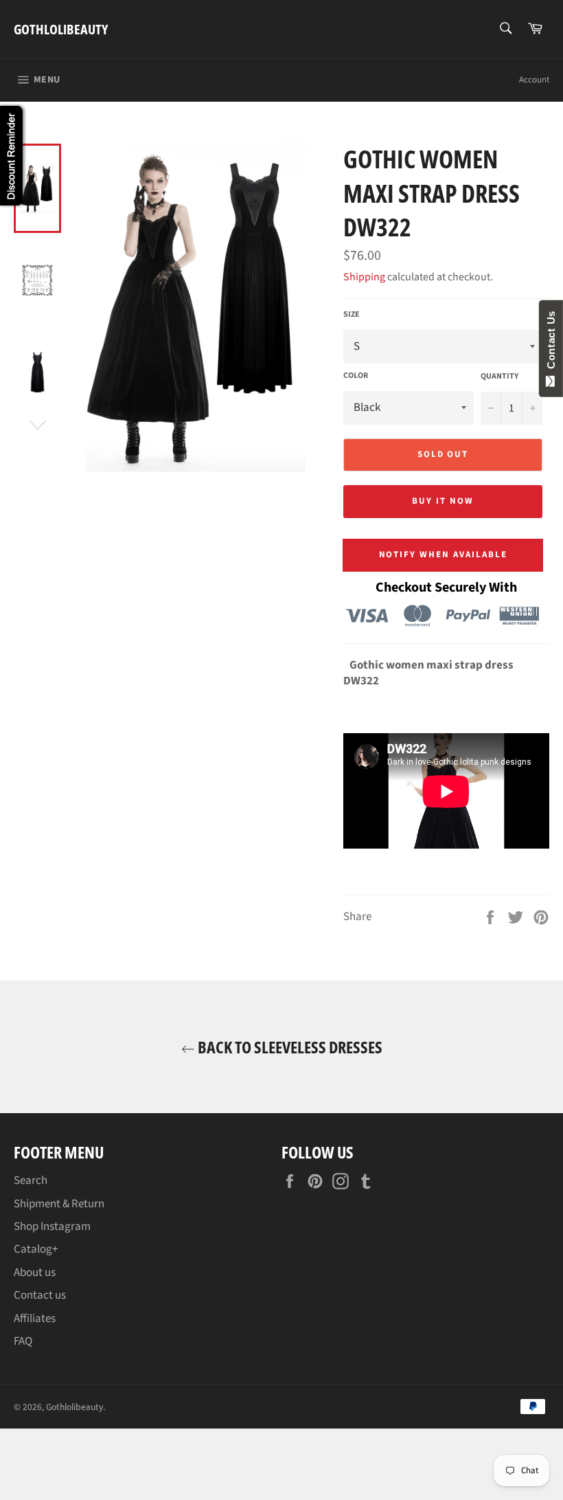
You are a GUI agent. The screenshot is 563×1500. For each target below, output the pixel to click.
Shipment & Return (59, 1204)
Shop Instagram (52, 1226)
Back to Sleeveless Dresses (288, 1047)
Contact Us (551, 343)
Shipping (364, 276)
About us (35, 1272)
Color (355, 375)
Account (534, 80)
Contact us (40, 1295)
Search (30, 1180)
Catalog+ (36, 1249)
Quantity (499, 376)
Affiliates (35, 1318)
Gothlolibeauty (61, 29)
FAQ (23, 1341)
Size (351, 314)
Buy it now (443, 501)
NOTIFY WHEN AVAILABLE (443, 554)
